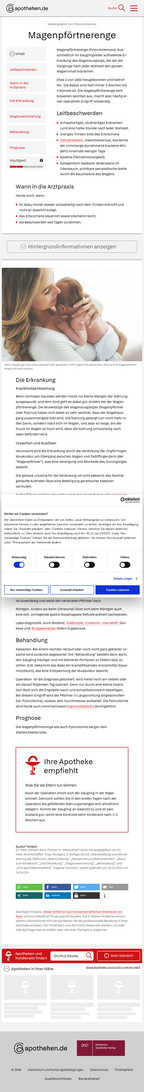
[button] (29, 887)
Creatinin (92, 623)
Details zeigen (123, 578)
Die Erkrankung (22, 101)
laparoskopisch (80, 706)
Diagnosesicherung (25, 116)
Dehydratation (71, 140)
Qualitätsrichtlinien (58, 1079)
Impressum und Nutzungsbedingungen (55, 1070)
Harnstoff (110, 623)
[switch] (54, 565)
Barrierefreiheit (89, 1079)
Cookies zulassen (117, 589)
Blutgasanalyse (43, 628)
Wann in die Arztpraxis (19, 85)
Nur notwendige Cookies (26, 589)
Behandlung (19, 132)
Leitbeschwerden (23, 69)
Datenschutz (99, 1070)
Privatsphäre (124, 1070)
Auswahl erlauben (72, 589)
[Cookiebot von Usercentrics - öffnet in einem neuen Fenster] (123, 500)
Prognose (17, 148)
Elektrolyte (74, 623)
